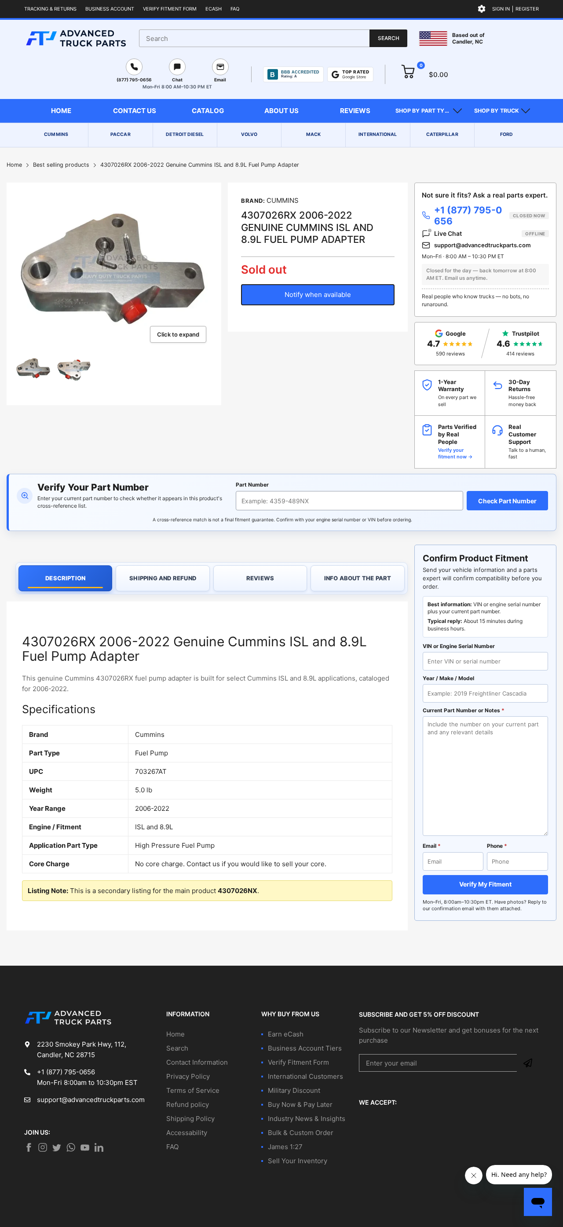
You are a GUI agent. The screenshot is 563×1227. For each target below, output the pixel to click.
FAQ (234, 9)
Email (432, 845)
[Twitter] (42, 1147)
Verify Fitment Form (170, 9)
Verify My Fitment (485, 884)
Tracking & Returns (50, 9)
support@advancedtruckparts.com (482, 245)
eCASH (213, 9)
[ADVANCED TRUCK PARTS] (76, 38)
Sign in (501, 9)
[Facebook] (28, 1147)
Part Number (252, 484)
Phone (497, 845)
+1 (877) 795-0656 (489, 216)
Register (527, 9)
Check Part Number (507, 501)
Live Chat (489, 233)
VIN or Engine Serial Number (459, 646)
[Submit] (528, 1063)
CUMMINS (283, 200)
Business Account (109, 9)
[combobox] (273, 38)
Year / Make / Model (448, 678)
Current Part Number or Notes (464, 710)
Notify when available (318, 294)
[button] (428, 111)
